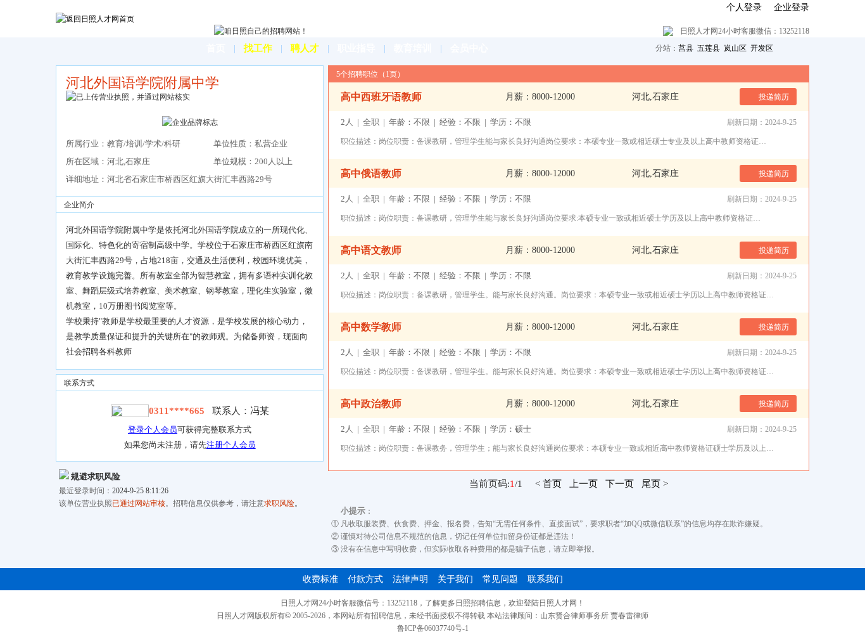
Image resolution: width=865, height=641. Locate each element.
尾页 (650, 484)
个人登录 (744, 7)
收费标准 (320, 579)
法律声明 (410, 579)
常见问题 (500, 579)
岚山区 (735, 48)
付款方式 (365, 579)
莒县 (685, 48)
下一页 (619, 484)
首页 (552, 484)
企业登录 (791, 7)
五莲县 (708, 48)
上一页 (583, 484)
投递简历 (773, 97)
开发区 (761, 48)
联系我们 (545, 579)
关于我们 (455, 579)
